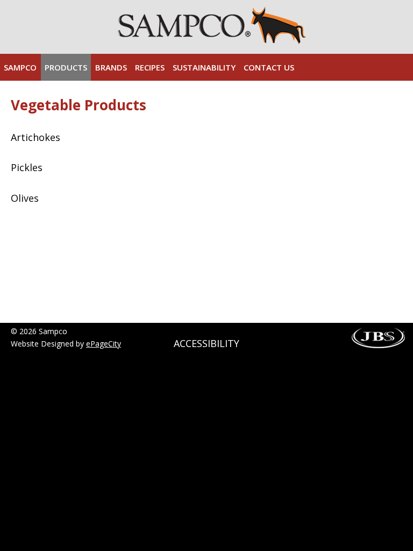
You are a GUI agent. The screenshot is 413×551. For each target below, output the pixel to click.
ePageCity (103, 343)
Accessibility (206, 343)
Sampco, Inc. (212, 25)
